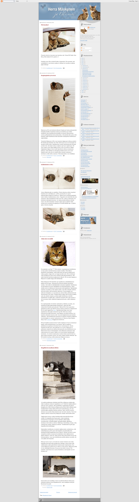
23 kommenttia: (59, 68)
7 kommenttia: (59, 155)
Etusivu (58, 492)
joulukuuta (85, 65)
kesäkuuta (85, 81)
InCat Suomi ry (85, 187)
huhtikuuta (85, 84)
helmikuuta (85, 87)
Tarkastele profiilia (83, 40)
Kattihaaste (84, 172)
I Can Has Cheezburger (86, 170)
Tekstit (83, 48)
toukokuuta (85, 83)
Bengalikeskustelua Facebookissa (89, 197)
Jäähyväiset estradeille (47, 239)
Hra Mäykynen (92, 27)
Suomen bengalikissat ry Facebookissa (90, 196)
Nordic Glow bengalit (86, 163)
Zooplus (83, 209)
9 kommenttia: (59, 485)
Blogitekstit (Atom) (47, 495)
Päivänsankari (45, 25)
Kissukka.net (84, 154)
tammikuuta (85, 89)
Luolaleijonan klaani (86, 157)
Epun (54, 310)
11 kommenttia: (59, 338)
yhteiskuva (49, 319)
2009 (83, 90)
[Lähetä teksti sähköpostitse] (63, 68)
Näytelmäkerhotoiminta (51, 340)
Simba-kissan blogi (85, 166)
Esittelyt (83, 101)
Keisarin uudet (49, 487)
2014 (83, 58)
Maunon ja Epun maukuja (87, 158)
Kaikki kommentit (85, 50)
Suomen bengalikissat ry (87, 188)
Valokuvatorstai (85, 116)
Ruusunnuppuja (85, 164)
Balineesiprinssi (85, 149)
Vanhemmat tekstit (72, 492)
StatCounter (89, 230)
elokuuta (84, 78)
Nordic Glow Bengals (86, 177)
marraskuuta (85, 67)
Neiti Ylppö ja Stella (85, 161)
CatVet (83, 202)
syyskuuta (85, 77)
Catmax (83, 207)
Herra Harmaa (85, 160)
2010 (83, 64)
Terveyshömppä (85, 114)
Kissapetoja (84, 152)
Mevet (83, 203)
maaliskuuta (85, 86)
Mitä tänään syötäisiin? (86, 107)
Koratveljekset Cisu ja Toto (87, 155)
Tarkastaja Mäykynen (86, 113)
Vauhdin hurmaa (85, 119)
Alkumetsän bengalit (86, 176)
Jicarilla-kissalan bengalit (87, 151)
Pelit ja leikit (49, 157)
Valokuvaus (84, 117)
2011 (83, 62)
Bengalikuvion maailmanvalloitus (49, 348)
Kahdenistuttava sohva (47, 164)
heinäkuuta (85, 80)
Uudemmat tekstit (44, 492)
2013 (83, 59)
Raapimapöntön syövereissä (48, 75)
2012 (83, 61)
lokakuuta (85, 68)
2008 (83, 92)
